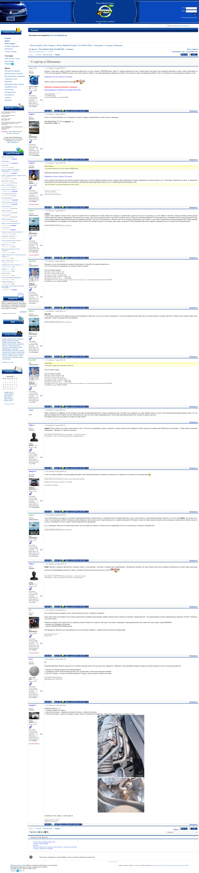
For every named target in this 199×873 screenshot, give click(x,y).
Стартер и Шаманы (114, 45)
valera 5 (12, 167)
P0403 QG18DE (6, 273)
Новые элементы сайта (7, 260)
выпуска (4, 345)
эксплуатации (6, 359)
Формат (4, 344)
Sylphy (4, 340)
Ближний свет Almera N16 (8, 236)
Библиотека (9, 49)
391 (17, 171)
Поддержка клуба (11, 87)
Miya (139, 865)
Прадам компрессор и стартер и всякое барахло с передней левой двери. (55, 847)
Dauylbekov (14, 187)
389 (14, 171)
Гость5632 (13, 234)
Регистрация (185, 17)
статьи (17, 58)
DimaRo (13, 252)
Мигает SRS (5, 165)
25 (11, 269)
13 (7, 177)
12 (5, 177)
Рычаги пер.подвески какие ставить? (11, 240)
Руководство (6, 342)
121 (38, 298)
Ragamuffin (14, 159)
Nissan (9, 339)
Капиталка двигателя (7, 219)
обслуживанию (7, 350)
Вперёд (57, 55)
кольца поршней (6, 215)
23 (12, 386)
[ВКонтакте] (39, 832)
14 (8, 177)
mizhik (156, 865)
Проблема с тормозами (8, 157)
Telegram (8, 64)
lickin (176, 865)
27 (13, 269)
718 (38, 645)
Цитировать (193, 111)
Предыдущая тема (178, 51)
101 (38, 248)
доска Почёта (9, 61)
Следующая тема (192, 51)
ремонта (14, 352)
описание (15, 350)
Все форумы (33, 49)
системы (9, 355)
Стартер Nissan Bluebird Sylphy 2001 (11, 277)
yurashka (172, 865)
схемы (20, 355)
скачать (15, 355)
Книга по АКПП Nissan (8, 185)
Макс (13, 271)
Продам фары (5, 161)
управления (15, 357)
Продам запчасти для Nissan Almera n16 (12, 232)
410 (36, 455)
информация (6, 349)
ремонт (9, 352)
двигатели (5, 347)
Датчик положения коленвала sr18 (10, 223)
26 (12, 269)
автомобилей (12, 344)
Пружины (4, 269)
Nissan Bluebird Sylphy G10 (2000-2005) (74, 45)
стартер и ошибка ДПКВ (40, 843)
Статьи (7, 51)
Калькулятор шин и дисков (14, 84)
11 (45, 55)
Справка (8, 97)
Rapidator (20, 339)
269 (38, 150)
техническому (6, 357)
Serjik (12, 258)
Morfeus (168, 865)
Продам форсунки (6, 206)
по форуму (186, 26)
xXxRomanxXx (14, 163)
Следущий (23, 311)
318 (36, 732)
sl (12, 262)
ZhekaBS (152, 865)
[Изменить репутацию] (41, 100)
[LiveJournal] (48, 832)
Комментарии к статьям (14, 73)
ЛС (15, 313)
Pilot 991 (164, 865)
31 (38, 504)
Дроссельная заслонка (7, 181)
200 (36, 689)
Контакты (8, 100)
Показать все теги (7, 362)
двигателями (13, 347)
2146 (36, 295)
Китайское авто (10, 92)
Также (19, 342)
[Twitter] (41, 832)
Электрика (98, 45)
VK (23, 870)
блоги (12, 58)
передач (21, 350)
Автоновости (9, 95)
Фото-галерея (10, 43)
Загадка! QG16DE (6, 210)
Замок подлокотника (7, 198)
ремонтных (21, 352)
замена (20, 347)
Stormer (159, 865)
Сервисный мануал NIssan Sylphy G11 (12, 265)
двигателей (16, 345)
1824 (36, 244)
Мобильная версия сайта (18, 865)
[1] (121, 746)
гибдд (10, 345)
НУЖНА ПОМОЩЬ (7, 282)
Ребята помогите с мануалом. (9, 189)
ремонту (4, 354)
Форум (7, 41)
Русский (13, 342)
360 (38, 646)
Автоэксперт (9, 89)
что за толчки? (5, 227)
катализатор (14, 349)
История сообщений (13, 133)
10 (44, 55)
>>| (16, 157)
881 (36, 499)
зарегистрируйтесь (13, 142)
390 (16, 171)
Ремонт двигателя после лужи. (9, 202)
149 (38, 152)
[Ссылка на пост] (45, 68)
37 (38, 737)
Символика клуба (11, 79)
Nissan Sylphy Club (38, 45)
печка (4, 352)
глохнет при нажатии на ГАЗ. (9, 193)
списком (13, 51)
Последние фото (11, 76)
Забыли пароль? (193, 17)
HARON (186, 865)
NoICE (134, 865)
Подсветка (10, 340)
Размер (16, 340)
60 (38, 198)
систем (4, 355)
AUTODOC (14, 178)
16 (38, 460)
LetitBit (4, 339)
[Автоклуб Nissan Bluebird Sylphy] (105, 11)
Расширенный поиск (177, 26)
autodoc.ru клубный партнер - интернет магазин (14, 175)
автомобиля (20, 344)
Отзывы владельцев (12, 46)
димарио (14, 195)
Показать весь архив (9, 403)
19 (37, 196)
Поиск (7, 58)
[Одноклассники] (43, 832)
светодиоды (20, 354)
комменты (21, 76)
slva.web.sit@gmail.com (59, 35)
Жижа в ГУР (5, 244)
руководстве (12, 354)
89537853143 (14, 183)
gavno (13, 266)
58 (37, 247)
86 (36, 98)
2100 (36, 147)
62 (38, 300)
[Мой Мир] (45, 832)
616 (36, 193)
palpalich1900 (14, 208)
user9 (13, 279)
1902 (36, 642)
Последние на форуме (12, 71)
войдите (15, 140)
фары (21, 357)
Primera (14, 339)
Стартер (35, 845)
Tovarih (182, 865)
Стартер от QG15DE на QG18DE (43, 848)
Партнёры (8, 81)
